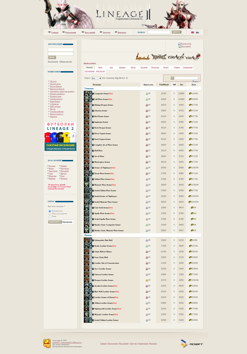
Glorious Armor (100, 111)
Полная (89, 67)
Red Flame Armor (101, 116)
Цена (194, 85)
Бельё (166, 67)
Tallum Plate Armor (102, 179)
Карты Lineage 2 (56, 114)
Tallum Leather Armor (103, 303)
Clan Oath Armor (101, 208)
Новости (53, 116)
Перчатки (155, 67)
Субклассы (54, 104)
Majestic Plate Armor (103, 185)
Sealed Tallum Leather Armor (106, 320)
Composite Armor (101, 93)
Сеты (51, 173)
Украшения (188, 67)
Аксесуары (53, 171)
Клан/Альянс (55, 101)
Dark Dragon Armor (102, 128)
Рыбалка (52, 178)
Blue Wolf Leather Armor (104, 292)
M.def (166, 85)
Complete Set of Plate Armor (106, 145)
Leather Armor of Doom (104, 297)
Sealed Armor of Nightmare (105, 196)
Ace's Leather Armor (102, 269)
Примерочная (55, 96)
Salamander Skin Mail (103, 240)
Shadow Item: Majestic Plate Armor (109, 230)
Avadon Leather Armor (103, 286)
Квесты (63, 173)
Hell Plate (98, 151)
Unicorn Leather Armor (104, 274)
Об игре (53, 81)
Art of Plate (99, 156)
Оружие (52, 166)
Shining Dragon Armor (103, 105)
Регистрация (70, 32)
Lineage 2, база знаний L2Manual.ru (67, 342)
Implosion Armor (101, 122)
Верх (100, 67)
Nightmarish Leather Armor (105, 309)
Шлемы (122, 67)
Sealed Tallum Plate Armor (105, 191)
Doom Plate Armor (102, 173)
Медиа (52, 109)
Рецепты (64, 178)
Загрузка (106, 32)
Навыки (64, 166)
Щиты (133, 67)
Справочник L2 (56, 99)
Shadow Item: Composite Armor (107, 225)
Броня (51, 168)
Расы (63, 176)
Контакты (122, 32)
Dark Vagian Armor (102, 139)
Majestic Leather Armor (104, 314)
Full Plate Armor (101, 99)
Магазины (65, 171)
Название (97, 85)
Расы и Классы (56, 86)
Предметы (65, 168)
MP (174, 85)
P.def (161, 85)
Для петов (100, 71)
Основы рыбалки (57, 111)
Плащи (177, 67)
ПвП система (55, 106)
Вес (181, 85)
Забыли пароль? (65, 61)
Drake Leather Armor (103, 246)
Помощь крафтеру (57, 94)
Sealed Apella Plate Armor (105, 219)
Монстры (52, 176)
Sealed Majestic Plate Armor (106, 202)
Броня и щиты (90, 63)
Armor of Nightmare (102, 168)
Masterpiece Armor (102, 162)
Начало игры (55, 84)
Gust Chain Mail (101, 257)
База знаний (90, 32)
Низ (111, 67)
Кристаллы (148, 85)
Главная (54, 32)
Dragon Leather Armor (103, 280)
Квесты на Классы (57, 89)
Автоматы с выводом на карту (62, 91)
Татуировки (89, 71)
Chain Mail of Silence (103, 252)
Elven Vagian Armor (102, 133)
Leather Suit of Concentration (106, 263)
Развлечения (143, 343)
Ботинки (144, 67)
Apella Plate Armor (102, 213)
